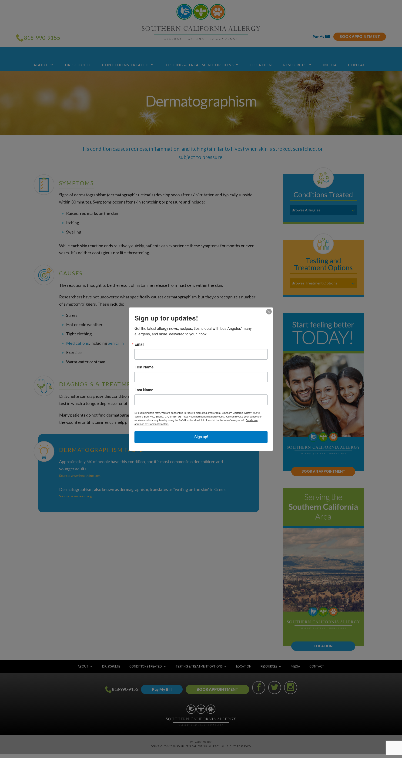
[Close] (269, 311)
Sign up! (201, 437)
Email (139, 344)
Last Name (143, 390)
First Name (144, 367)
